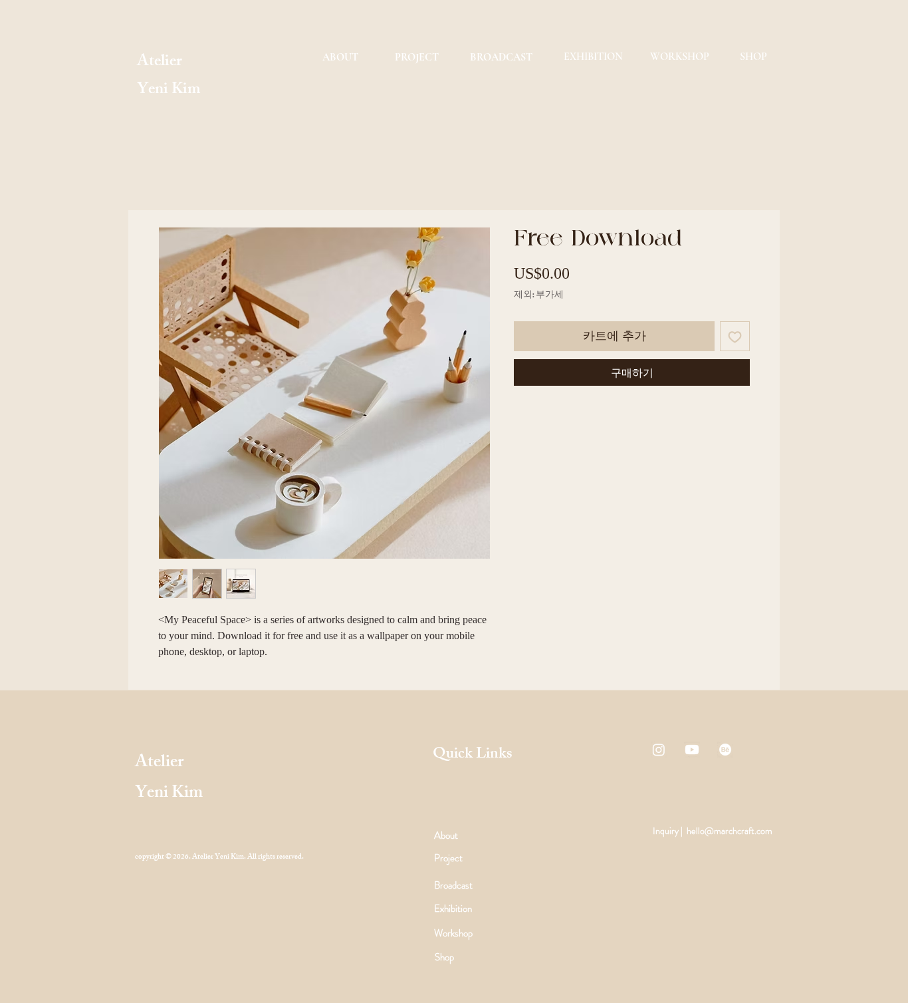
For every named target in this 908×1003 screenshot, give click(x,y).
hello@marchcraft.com (729, 830)
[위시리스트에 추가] (735, 336)
